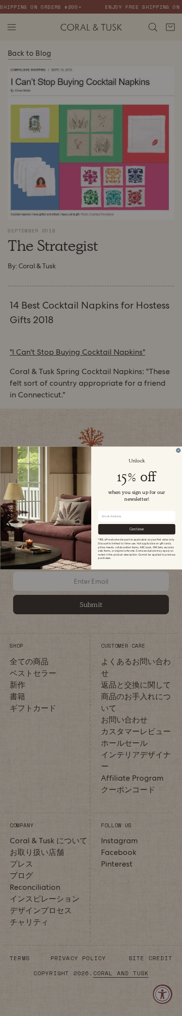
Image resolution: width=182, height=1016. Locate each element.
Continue (136, 529)
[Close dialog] (178, 450)
